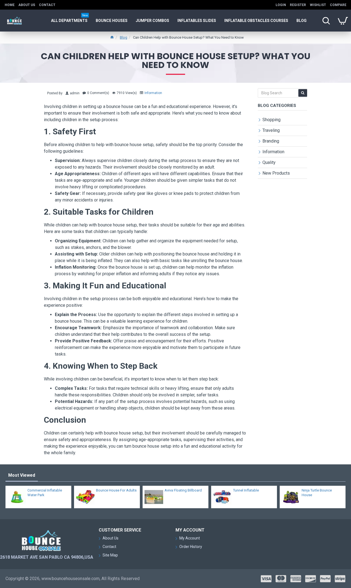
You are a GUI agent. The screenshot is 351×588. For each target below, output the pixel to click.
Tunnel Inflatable (246, 490)
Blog (123, 37)
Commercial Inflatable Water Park (44, 492)
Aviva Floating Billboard (183, 490)
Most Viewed (21, 475)
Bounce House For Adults (116, 490)
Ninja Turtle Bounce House (317, 492)
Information (153, 93)
